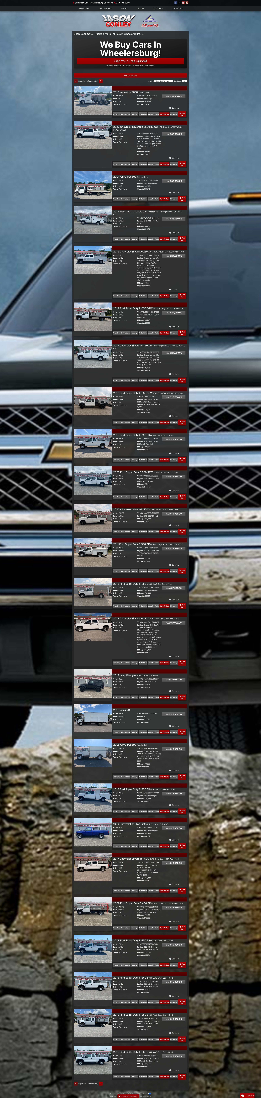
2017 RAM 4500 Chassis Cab (147, 213)
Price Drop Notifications (121, 114)
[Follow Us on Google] (187, 2)
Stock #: (140, 104)
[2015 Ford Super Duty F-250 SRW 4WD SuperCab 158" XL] (93, 443)
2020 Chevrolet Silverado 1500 (145, 509)
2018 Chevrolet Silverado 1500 (146, 618)
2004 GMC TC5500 (130, 176)
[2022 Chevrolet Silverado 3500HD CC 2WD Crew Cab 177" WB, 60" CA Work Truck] (93, 135)
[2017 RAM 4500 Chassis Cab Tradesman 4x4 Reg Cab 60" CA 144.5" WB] (93, 220)
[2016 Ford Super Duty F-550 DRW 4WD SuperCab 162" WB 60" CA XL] (93, 401)
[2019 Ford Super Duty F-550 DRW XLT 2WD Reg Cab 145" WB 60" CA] (93, 316)
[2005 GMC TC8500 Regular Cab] (93, 753)
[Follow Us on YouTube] (183, 2)
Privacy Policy (138, 1092)
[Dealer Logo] (130, 21)
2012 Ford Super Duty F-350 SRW (143, 940)
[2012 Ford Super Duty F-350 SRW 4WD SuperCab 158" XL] (93, 1023)
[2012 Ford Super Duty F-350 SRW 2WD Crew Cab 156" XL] (93, 949)
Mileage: (140, 101)
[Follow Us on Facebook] (175, 2)
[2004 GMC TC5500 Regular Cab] (93, 185)
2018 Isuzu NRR (122, 710)
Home (120, 1092)
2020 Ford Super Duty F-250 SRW (145, 472)
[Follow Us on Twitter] (179, 2)
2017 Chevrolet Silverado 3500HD (149, 347)
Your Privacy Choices (142, 1093)
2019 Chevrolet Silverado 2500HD (148, 251)
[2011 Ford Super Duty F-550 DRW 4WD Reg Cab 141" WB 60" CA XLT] (93, 552)
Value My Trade (153, 114)
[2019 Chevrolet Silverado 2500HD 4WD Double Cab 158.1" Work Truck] (93, 260)
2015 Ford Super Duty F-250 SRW (143, 435)
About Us (125, 1092)
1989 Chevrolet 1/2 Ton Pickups (140, 824)
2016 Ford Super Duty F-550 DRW (148, 393)
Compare (175, 108)
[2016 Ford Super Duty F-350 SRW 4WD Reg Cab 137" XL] (93, 592)
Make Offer (143, 114)
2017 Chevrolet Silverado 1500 (146, 858)
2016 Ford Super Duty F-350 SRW (142, 583)
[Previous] (76, 81)
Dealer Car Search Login (116, 1093)
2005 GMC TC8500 (130, 744)
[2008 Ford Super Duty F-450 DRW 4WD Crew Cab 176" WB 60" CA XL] (93, 911)
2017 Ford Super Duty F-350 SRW (144, 789)
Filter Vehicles (131, 75)
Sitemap (134, 1093)
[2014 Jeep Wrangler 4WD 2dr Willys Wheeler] (93, 683)
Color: (115, 96)
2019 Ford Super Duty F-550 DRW (148, 308)
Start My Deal (164, 114)
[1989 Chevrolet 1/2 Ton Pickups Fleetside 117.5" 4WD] (93, 832)
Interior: (116, 99)
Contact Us (131, 1092)
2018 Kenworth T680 (131, 92)
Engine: (140, 99)
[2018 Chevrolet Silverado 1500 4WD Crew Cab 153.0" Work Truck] (93, 627)
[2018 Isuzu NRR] (93, 718)
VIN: (139, 96)
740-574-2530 (123, 3)
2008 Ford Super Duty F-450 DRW (148, 903)
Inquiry (134, 114)
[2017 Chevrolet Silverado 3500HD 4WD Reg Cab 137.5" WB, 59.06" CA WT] (93, 354)
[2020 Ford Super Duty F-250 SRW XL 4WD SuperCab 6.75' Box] (93, 480)
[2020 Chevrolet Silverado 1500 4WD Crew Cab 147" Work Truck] (93, 518)
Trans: (115, 104)
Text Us (183, 114)
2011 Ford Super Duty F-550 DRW (148, 544)
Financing (173, 114)
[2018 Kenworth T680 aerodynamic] (93, 100)
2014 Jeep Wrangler (135, 675)
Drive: (115, 101)
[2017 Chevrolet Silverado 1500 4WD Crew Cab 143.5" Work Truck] (93, 867)
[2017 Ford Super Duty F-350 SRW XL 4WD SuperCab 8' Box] (93, 797)
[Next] (101, 81)
